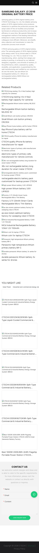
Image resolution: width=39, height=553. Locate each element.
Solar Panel (7, 287)
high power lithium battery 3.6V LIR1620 (16, 190)
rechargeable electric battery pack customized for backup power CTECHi (19, 179)
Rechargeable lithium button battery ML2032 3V (18, 110)
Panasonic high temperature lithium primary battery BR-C (18, 246)
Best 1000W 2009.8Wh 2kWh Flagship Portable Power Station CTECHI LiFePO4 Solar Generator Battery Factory (19, 453)
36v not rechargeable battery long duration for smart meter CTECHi (17, 167)
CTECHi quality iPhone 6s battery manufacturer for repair (17, 143)
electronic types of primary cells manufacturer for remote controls (17, 155)
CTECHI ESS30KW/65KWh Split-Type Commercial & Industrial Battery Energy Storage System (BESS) (19, 386)
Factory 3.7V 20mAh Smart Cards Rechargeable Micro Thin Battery (17, 202)
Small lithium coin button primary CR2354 (17, 120)
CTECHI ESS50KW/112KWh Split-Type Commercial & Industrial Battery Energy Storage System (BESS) (19, 420)
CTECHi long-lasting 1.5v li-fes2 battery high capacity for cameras (17, 98)
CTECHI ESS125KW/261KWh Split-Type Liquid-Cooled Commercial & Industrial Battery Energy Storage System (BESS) (17, 319)
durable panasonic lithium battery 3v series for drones (18, 258)
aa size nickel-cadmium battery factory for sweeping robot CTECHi (18, 214)
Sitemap (30, 546)
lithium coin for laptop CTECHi (15, 235)
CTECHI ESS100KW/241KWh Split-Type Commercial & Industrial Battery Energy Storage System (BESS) (19, 352)
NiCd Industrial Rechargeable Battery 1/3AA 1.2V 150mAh (19, 226)
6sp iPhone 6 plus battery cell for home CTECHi (17, 130)
